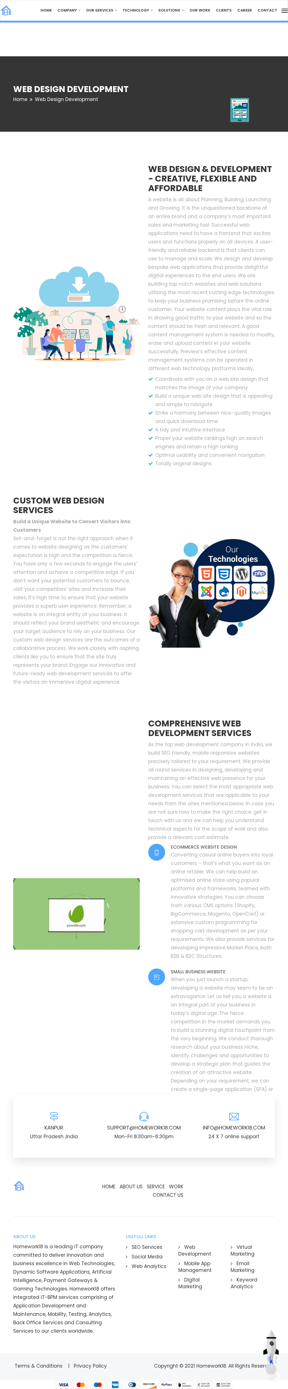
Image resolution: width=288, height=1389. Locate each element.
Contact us (168, 1195)
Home (46, 10)
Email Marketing (243, 1267)
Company (67, 10)
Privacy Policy (91, 1366)
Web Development (194, 1250)
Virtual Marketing (243, 1250)
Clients (224, 10)
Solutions (169, 10)
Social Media (146, 1256)
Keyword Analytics (244, 1283)
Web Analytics (148, 1266)
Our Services (100, 10)
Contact (267, 10)
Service (156, 1186)
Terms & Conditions (39, 1366)
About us (131, 1186)
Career (244, 10)
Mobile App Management (195, 1267)
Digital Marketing (190, 1283)
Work (176, 1186)
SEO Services (146, 1247)
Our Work (200, 10)
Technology (136, 10)
